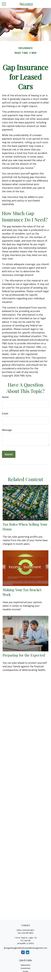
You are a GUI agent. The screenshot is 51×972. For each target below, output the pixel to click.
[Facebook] (23, 952)
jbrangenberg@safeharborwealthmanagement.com (25, 948)
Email (5, 413)
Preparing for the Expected (24, 655)
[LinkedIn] (27, 952)
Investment (25, 968)
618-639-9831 (28, 930)
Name (5, 397)
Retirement (25, 965)
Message (7, 429)
